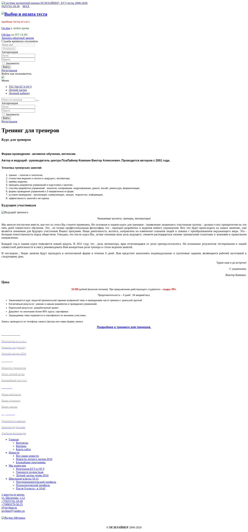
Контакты (22, 442)
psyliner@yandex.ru (13, 510)
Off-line (6, 34)
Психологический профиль (33, 485)
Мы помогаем (17, 465)
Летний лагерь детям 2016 (32, 475)
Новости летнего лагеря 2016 (34, 459)
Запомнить (12, 63)
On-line (5, 28)
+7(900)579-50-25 (12, 504)
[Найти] (37, 100)
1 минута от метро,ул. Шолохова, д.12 (13, 496)
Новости (14, 452)
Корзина (21, 446)
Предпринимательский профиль (36, 481)
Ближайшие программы (31, 462)
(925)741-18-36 (10, 6)
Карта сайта (23, 449)
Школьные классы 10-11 (24, 478)
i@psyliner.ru (9, 507)
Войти (6, 67)
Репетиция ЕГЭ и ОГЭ (30, 468)
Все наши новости (27, 455)
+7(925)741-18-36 (12, 501)
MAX (26, 6)
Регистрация (9, 70)
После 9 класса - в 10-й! (30, 488)
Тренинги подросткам (29, 472)
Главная (14, 439)
